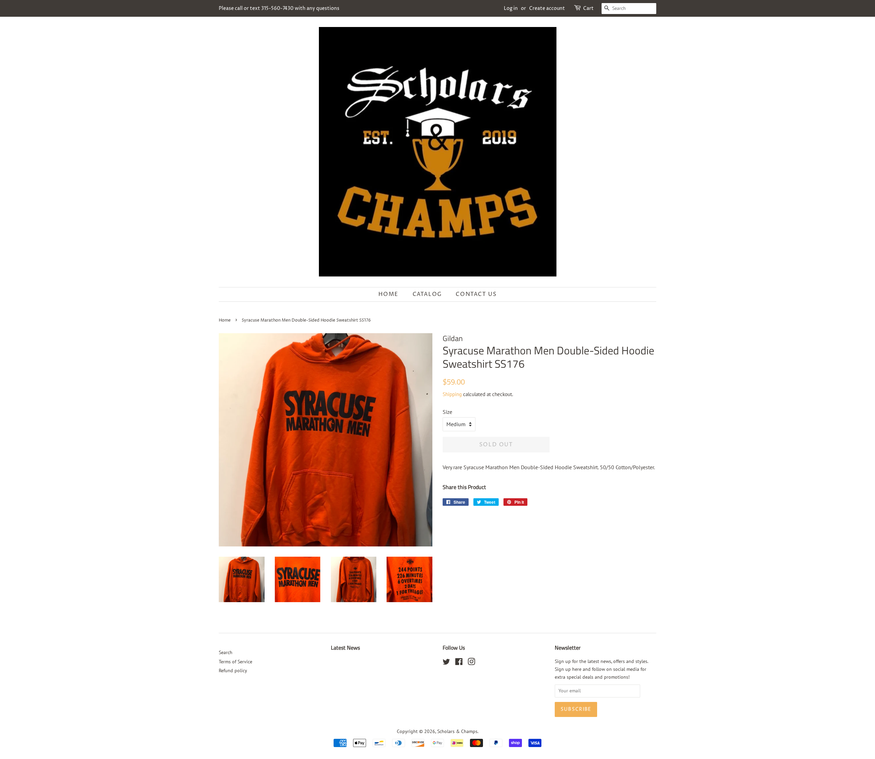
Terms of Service (235, 662)
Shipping (452, 394)
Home (388, 294)
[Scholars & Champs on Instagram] (471, 663)
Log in (511, 8)
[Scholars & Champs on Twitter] (446, 663)
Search (225, 652)
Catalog (427, 294)
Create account (547, 8)
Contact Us (476, 294)
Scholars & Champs (457, 731)
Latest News (345, 647)
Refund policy (233, 670)
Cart (588, 8)
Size (447, 411)
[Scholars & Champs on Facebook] (459, 663)
